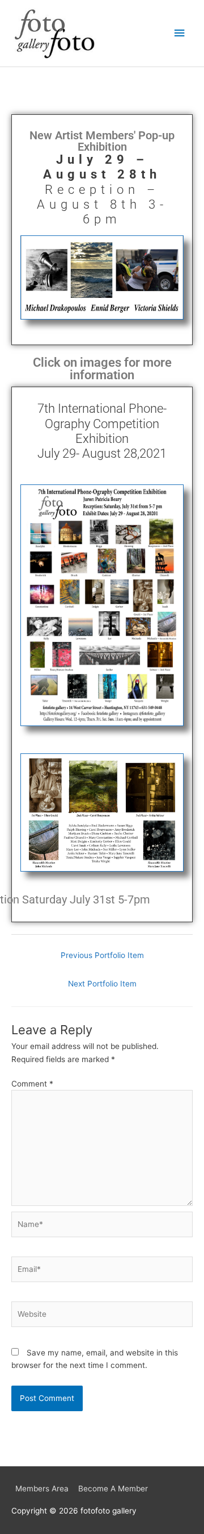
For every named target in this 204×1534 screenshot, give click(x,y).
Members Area (42, 1488)
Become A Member (113, 1488)
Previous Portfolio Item (102, 955)
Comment (32, 1083)
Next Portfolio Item (102, 983)
